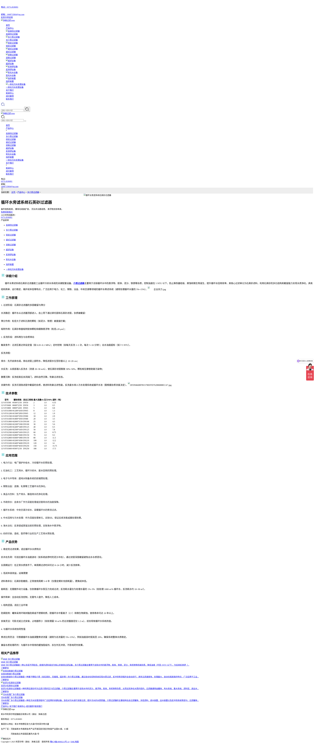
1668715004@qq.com (9, 186)
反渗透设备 (11, 151)
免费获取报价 (7, 212)
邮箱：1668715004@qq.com (12, 14)
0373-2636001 (6, 181)
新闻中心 (10, 93)
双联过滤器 (11, 145)
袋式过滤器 (11, 142)
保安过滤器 (11, 139)
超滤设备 (10, 148)
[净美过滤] (8, 20)
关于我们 (10, 90)
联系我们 (10, 99)
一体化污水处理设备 (15, 160)
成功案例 (10, 96)
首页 (8, 25)
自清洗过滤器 (12, 133)
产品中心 (10, 28)
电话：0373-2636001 (9, 7)
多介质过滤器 (12, 136)
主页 (13, 192)
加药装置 (10, 157)
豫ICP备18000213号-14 (59, 742)
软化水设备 (11, 154)
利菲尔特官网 (7, 17)
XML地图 (74, 742)
